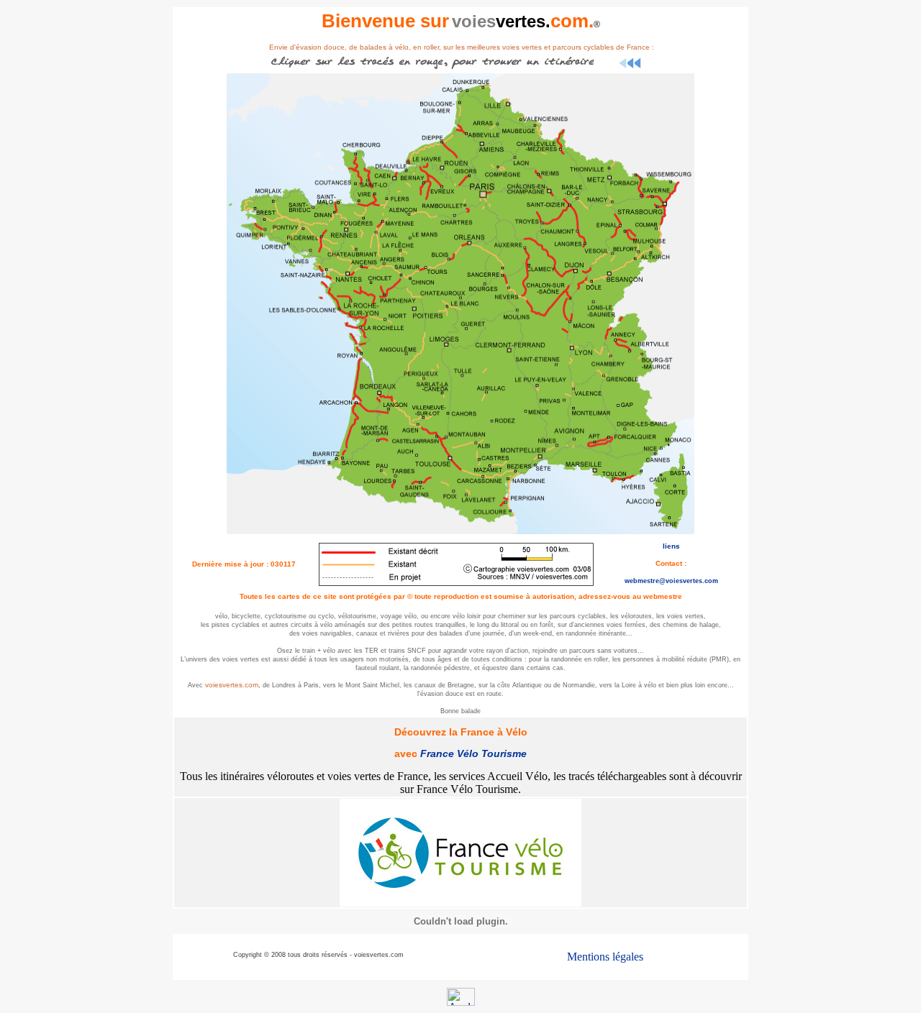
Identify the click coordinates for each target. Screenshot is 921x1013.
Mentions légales (605, 956)
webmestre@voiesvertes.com (671, 581)
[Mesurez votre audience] (461, 1002)
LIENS (671, 546)
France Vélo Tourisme (473, 753)
